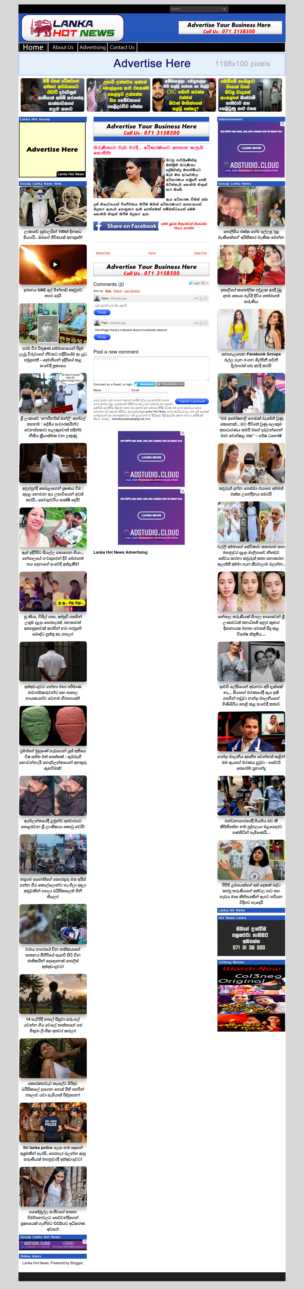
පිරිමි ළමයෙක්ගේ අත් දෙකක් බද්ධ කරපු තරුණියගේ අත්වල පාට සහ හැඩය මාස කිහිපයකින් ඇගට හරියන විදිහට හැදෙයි (251, 893)
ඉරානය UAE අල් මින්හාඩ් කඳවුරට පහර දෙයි (53, 292)
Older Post (200, 253)
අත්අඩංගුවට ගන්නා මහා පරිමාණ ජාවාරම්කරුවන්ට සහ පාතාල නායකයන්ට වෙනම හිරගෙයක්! (52, 692)
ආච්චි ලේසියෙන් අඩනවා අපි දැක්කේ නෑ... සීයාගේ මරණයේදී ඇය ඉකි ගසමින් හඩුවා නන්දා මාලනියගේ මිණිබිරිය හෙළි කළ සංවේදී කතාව (251, 695)
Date (108, 291)
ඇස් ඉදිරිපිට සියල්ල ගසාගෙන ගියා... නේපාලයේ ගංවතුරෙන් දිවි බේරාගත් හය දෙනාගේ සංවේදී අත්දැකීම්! (53, 558)
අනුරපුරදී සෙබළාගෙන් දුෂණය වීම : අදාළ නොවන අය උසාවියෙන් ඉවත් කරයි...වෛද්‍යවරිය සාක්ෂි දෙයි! (52, 494)
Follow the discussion (205, 283)
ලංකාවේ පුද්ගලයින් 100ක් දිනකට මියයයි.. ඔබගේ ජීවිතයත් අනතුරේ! (53, 234)
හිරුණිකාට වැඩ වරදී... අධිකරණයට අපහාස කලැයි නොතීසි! (148, 150)
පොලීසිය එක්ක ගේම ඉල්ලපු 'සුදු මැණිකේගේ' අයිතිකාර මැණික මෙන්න (251, 234)
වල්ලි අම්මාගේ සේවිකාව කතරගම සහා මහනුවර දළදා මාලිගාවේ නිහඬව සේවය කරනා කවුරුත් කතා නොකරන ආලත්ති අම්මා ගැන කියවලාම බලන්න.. (251, 555)
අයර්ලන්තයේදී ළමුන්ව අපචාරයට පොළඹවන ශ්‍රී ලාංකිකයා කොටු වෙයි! (53, 823)
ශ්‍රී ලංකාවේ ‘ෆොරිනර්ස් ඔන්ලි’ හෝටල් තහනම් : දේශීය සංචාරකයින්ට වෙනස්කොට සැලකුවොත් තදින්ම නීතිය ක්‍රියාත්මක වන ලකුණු (53, 426)
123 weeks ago (118, 298)
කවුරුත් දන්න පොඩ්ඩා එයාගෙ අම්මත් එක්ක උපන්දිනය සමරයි (251, 491)
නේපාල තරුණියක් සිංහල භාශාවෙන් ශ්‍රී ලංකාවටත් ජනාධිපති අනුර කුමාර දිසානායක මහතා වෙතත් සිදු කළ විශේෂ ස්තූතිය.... (251, 625)
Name (97, 390)
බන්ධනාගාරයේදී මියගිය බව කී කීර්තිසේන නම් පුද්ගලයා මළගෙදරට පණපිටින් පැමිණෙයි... (251, 826)
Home (152, 253)
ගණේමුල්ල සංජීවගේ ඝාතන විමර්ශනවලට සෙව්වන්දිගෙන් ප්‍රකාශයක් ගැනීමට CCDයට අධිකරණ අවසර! (53, 1220)
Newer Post (103, 253)
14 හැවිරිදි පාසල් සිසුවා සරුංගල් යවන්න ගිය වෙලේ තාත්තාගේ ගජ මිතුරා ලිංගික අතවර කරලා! (53, 1025)
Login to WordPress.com (170, 384)
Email (135, 390)
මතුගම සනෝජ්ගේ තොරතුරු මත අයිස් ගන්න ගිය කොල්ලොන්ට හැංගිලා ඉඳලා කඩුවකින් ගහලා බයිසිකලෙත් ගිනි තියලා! (53, 887)
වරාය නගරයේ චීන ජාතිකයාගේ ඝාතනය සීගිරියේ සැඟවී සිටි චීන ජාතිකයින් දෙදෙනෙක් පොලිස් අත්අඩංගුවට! (53, 957)
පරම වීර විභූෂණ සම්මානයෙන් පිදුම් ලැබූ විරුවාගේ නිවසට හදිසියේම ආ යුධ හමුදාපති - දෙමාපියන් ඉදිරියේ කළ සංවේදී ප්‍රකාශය (53, 356)
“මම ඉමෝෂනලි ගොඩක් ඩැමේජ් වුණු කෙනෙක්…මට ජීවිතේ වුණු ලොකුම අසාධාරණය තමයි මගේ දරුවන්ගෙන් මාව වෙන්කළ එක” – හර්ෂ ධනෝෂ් (251, 426)
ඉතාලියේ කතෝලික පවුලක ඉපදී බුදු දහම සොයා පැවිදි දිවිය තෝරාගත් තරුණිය (251, 295)
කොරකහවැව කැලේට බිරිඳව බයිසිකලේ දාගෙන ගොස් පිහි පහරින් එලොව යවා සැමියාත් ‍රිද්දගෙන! (53, 1089)
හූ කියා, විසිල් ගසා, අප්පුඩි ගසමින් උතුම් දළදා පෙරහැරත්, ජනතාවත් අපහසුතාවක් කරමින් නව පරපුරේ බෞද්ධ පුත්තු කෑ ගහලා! (53, 625)
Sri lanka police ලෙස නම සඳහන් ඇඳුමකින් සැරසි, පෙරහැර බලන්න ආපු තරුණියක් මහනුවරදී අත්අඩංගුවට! (53, 1153)
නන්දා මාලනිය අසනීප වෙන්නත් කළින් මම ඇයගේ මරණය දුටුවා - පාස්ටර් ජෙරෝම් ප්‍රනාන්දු (251, 762)
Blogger (76, 1262)
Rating (117, 291)
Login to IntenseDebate (144, 384)
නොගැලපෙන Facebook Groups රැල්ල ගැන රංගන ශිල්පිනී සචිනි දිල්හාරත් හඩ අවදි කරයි (251, 359)
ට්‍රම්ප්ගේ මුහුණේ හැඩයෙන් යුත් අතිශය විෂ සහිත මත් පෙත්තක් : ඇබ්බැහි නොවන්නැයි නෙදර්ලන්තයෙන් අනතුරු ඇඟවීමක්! (53, 759)
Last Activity (132, 291)
